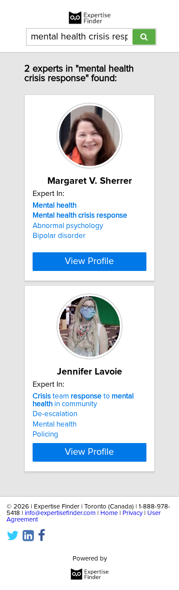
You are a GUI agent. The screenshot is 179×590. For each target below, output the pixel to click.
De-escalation (55, 414)
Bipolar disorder (59, 236)
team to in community (83, 400)
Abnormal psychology (68, 226)
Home (109, 513)
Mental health (54, 424)
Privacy (133, 513)
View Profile (89, 261)
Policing (45, 434)
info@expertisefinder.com (60, 513)
